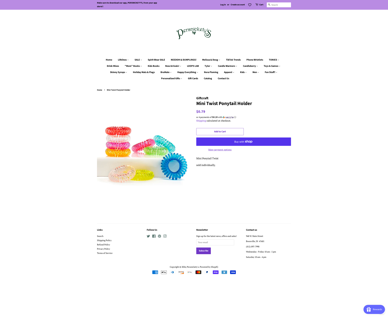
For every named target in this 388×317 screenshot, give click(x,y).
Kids (242, 72)
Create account (238, 4)
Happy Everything (187, 72)
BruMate (165, 72)
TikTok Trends (233, 59)
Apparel (228, 72)
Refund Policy (103, 244)
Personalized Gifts (171, 78)
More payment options (220, 149)
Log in (223, 4)
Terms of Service (104, 253)
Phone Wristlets (254, 59)
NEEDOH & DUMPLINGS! (183, 59)
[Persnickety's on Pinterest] (159, 236)
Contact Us (223, 78)
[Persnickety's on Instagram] (165, 236)
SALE (137, 59)
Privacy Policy (103, 248)
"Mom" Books (132, 66)
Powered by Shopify (209, 266)
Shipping (201, 120)
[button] (243, 117)
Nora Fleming (211, 72)
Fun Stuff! (270, 72)
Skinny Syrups (117, 72)
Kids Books (153, 66)
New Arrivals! (172, 66)
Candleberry (249, 66)
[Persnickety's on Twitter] (148, 236)
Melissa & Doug (210, 59)
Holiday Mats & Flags (144, 72)
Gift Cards (193, 78)
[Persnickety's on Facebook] (154, 236)
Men (255, 72)
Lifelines (122, 59)
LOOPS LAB (193, 66)
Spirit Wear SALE (156, 59)
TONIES (273, 59)
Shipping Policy (104, 240)
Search (100, 236)
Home (109, 59)
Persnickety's (193, 266)
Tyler (208, 66)
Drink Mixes (113, 66)
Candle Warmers (227, 66)
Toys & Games (271, 66)
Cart (261, 4)
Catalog (208, 78)
